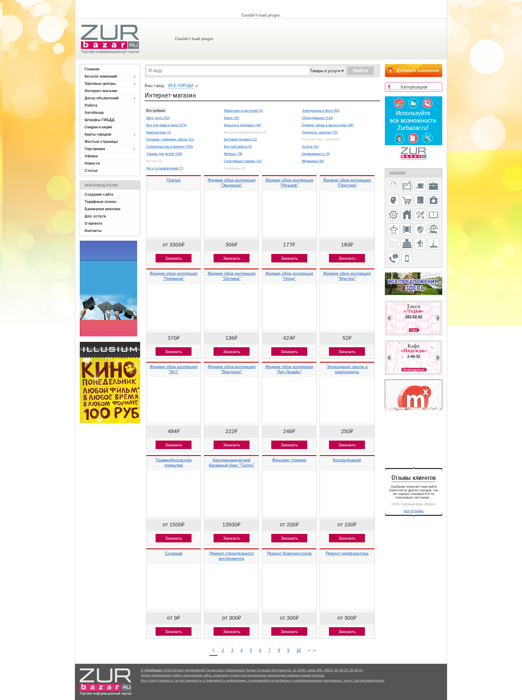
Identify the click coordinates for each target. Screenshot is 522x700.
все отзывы (414, 511)
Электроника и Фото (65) (321, 110)
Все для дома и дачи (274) (166, 125)
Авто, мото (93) (158, 118)
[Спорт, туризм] (420, 244)
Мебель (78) (233, 154)
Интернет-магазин (101, 91)
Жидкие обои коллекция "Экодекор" (232, 183)
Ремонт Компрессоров (289, 553)
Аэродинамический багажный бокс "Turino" (231, 462)
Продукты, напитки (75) (320, 132)
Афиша (91, 156)
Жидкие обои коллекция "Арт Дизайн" (289, 369)
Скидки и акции (98, 127)
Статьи (91, 171)
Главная (92, 69)
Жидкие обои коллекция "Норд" (289, 276)
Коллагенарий (347, 460)
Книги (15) (231, 118)
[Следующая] (309, 651)
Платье (173, 180)
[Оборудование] (420, 215)
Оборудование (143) (317, 118)
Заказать (173, 258)
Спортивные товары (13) (243, 161)
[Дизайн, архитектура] (407, 186)
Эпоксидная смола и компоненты (347, 369)
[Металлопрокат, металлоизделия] (394, 215)
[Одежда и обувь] (394, 229)
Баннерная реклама (103, 209)
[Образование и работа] (433, 215)
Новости (92, 163)
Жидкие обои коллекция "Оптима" (232, 276)
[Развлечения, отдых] (433, 229)
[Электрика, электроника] (407, 258)
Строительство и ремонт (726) (169, 146)
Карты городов (98, 134)
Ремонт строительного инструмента (231, 556)
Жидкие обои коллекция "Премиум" (174, 276)
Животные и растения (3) (243, 110)
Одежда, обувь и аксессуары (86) (328, 125)
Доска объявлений (101, 98)
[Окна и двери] (407, 229)
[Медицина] (433, 200)
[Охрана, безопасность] (420, 229)
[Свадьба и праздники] (407, 244)
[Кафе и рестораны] (420, 186)
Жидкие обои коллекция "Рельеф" (289, 183)
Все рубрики (155, 110)
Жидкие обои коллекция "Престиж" (347, 183)
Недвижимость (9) (316, 154)
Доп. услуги (95, 216)
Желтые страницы (101, 142)
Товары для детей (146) (164, 154)
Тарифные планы (100, 202)
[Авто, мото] (394, 186)
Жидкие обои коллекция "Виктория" (232, 369)
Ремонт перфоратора (347, 553)
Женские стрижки (289, 460)
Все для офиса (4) (238, 146)
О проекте (93, 223)
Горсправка (95, 149)
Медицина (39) (313, 161)
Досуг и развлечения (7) (164, 168)
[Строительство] (433, 244)
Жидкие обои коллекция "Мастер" (347, 276)
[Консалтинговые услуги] (433, 186)
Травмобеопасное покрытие (174, 462)
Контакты (93, 231)
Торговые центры (100, 84)
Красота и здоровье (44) (242, 125)
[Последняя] (314, 651)
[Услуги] (394, 258)
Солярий (173, 553)
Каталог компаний (101, 76)
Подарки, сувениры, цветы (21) (170, 139)
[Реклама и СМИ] (394, 244)
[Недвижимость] (407, 215)
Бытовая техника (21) (240, 139)
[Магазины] (407, 200)
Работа (91, 105)
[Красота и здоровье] (394, 200)
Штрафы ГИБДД (99, 120)
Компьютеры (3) (158, 132)
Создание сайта (99, 194)
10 (299, 650)
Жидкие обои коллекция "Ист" (174, 369)
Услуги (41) (310, 146)
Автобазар (94, 113)
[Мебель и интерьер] (420, 200)
